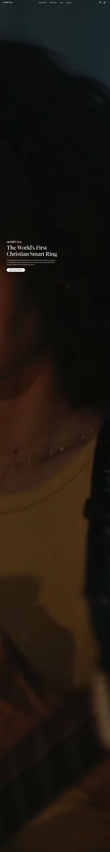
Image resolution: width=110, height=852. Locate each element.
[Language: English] (104, 2)
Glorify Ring (42, 3)
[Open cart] (99, 2)
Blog (61, 3)
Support (68, 3)
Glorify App (53, 3)
